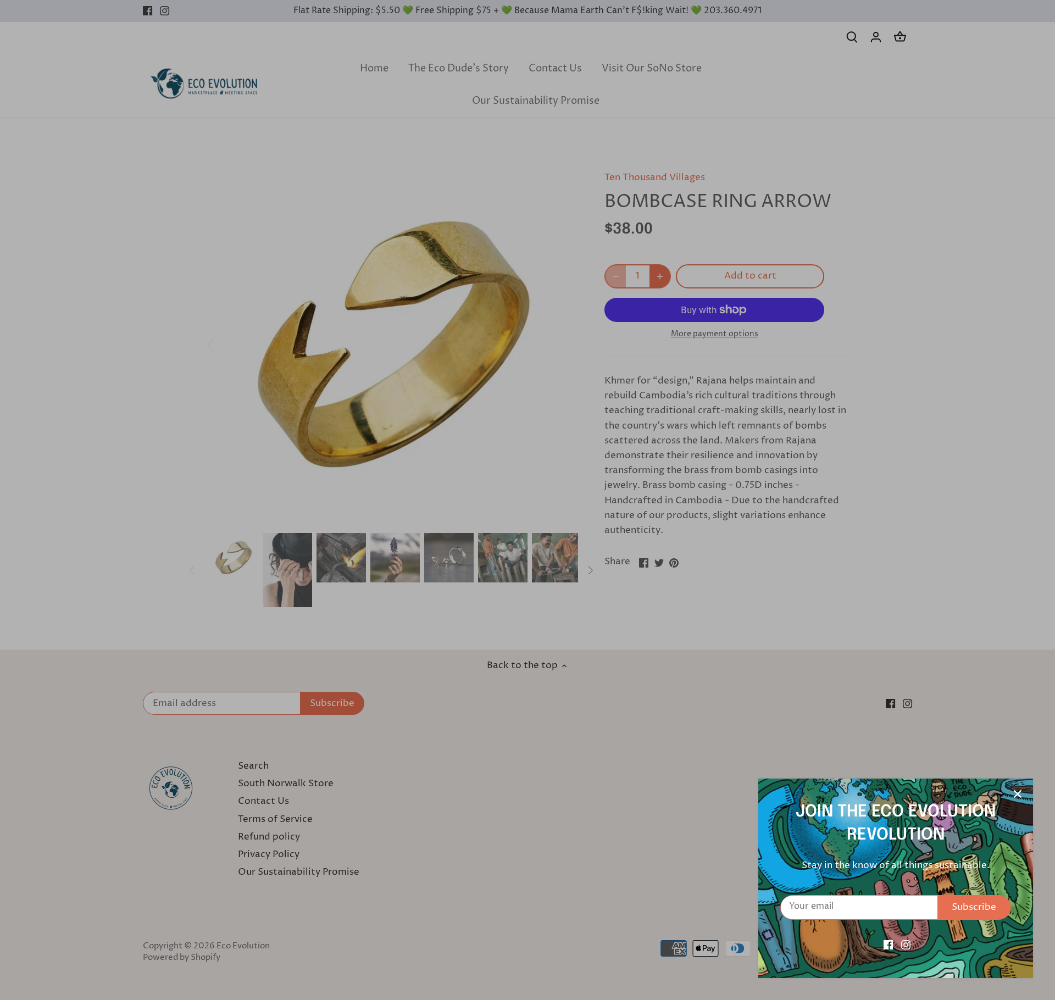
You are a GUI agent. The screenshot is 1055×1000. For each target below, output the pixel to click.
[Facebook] (888, 945)
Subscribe (974, 907)
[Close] (1018, 794)
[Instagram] (905, 945)
